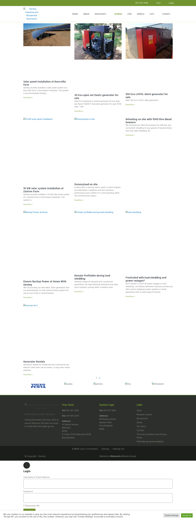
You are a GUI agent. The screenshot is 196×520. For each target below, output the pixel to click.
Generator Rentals (34, 361)
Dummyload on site (86, 184)
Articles (118, 14)
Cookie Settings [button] (171, 515)
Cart (152, 14)
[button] (26, 386)
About (86, 14)
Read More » (28, 98)
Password (28, 491)
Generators (100, 14)
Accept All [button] (187, 515)
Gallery (140, 14)
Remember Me (32, 505)
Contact (166, 14)
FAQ (130, 14)
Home (75, 14)
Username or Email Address (36, 477)
